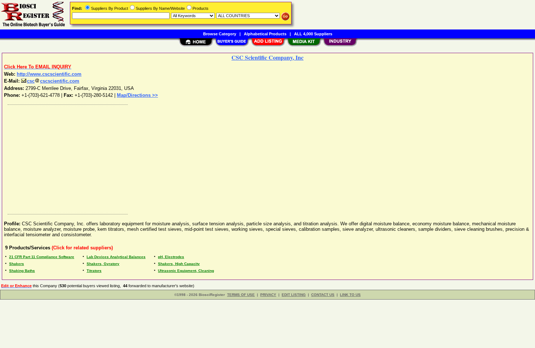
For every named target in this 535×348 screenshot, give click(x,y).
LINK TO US (350, 295)
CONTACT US (322, 295)
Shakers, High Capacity (179, 264)
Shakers (16, 264)
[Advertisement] (223, 158)
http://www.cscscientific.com (49, 74)
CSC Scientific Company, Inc (267, 57)
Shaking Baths (22, 271)
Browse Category (219, 34)
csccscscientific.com (53, 81)
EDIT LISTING (294, 295)
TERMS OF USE (241, 295)
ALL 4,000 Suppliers (313, 34)
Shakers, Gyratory (103, 264)
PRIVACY (268, 295)
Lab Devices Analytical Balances (116, 257)
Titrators (94, 271)
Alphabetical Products (265, 34)
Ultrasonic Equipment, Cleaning (186, 271)
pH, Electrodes (171, 257)
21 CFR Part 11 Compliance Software (41, 257)
